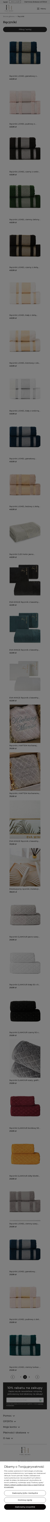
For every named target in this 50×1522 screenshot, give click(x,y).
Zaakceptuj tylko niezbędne (25, 1493)
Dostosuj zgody (25, 1500)
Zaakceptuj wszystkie (25, 1507)
